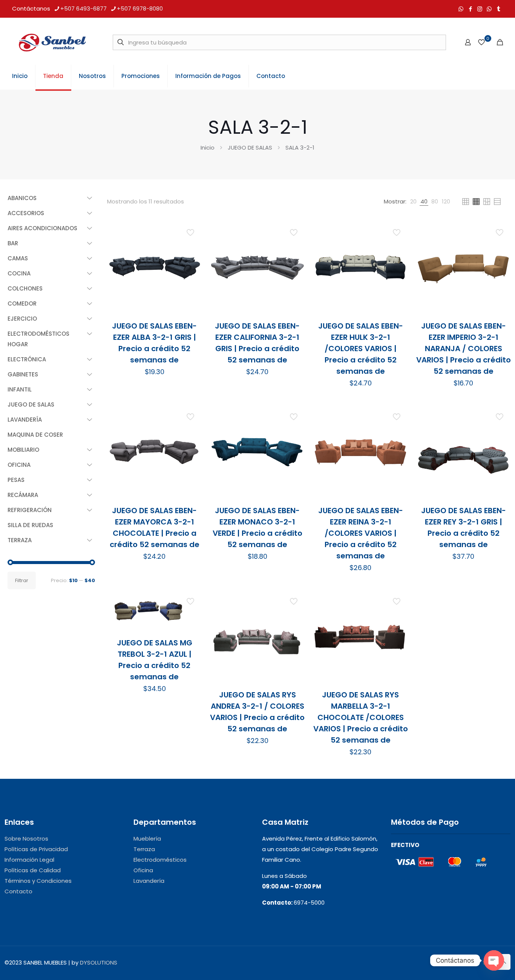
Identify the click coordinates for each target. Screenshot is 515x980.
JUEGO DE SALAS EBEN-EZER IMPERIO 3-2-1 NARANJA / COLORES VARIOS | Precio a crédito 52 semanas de (463, 348)
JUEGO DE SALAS (250, 147)
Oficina (143, 870)
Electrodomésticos (160, 860)
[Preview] (191, 279)
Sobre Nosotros (26, 838)
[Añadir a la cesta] (191, 230)
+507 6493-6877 (83, 8)
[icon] (489, 9)
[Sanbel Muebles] (52, 42)
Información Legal (29, 860)
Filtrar (21, 580)
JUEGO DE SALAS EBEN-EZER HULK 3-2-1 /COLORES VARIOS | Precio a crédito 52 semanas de (360, 348)
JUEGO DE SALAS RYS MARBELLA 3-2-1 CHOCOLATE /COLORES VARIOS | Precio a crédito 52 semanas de (360, 717)
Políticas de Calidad (33, 870)
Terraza (144, 849)
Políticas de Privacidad (36, 849)
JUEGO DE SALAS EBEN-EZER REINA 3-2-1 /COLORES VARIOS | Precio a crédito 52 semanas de (360, 533)
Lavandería (148, 881)
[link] (413, 201)
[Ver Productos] (191, 247)
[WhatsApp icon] (461, 9)
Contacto (18, 891)
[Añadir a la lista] (191, 263)
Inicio (208, 147)
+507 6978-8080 (140, 8)
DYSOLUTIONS (98, 962)
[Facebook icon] (470, 9)
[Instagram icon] (480, 9)
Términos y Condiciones (38, 881)
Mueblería (147, 838)
